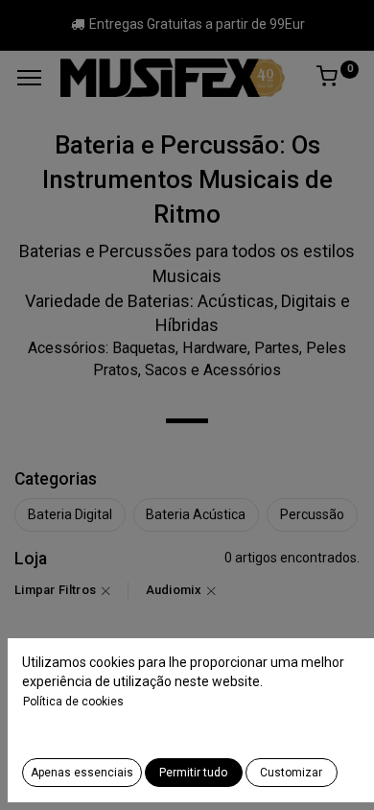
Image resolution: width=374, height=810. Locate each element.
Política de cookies (73, 701)
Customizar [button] (291, 772)
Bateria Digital (70, 514)
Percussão (312, 514)
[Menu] (29, 77)
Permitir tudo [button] (193, 772)
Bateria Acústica (195, 514)
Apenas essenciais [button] (82, 772)
